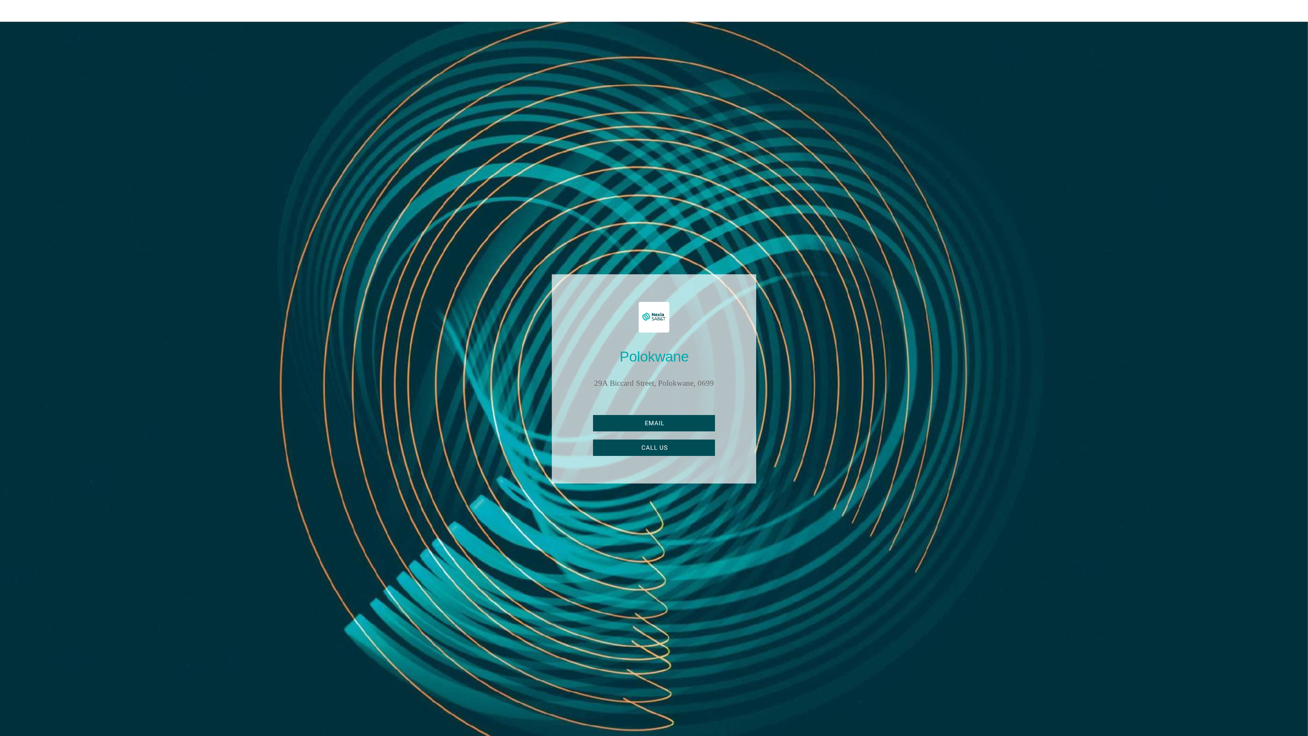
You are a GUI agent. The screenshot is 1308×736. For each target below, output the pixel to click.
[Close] (14, 11)
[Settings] (1294, 11)
